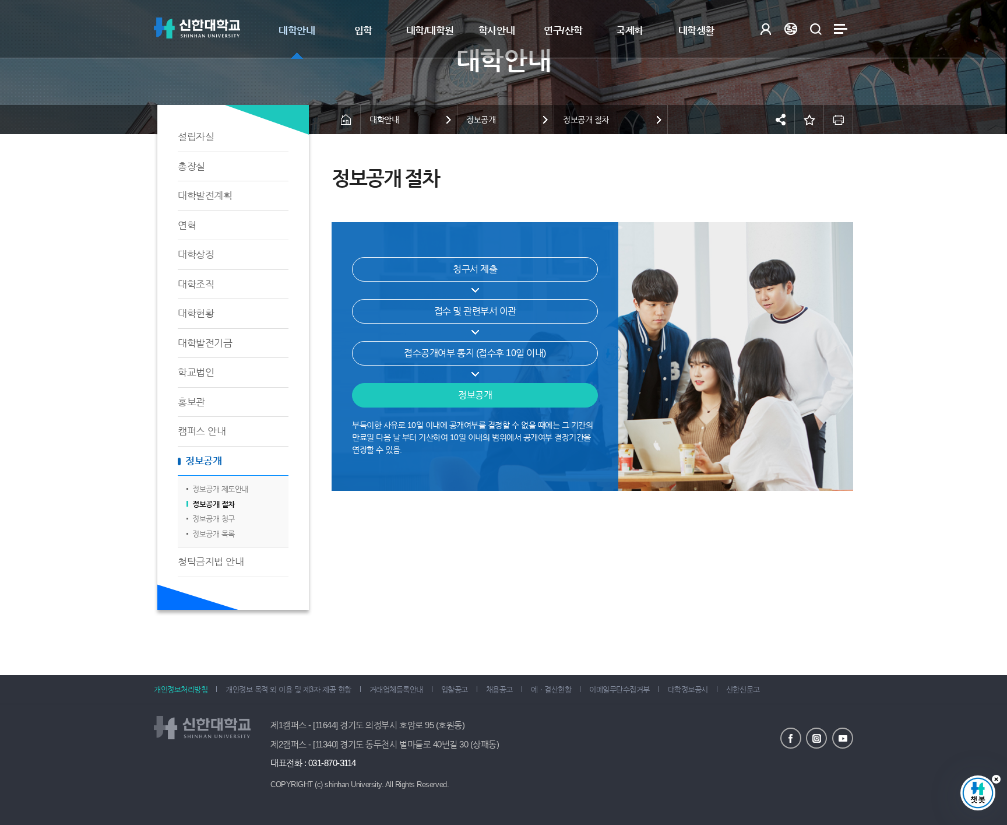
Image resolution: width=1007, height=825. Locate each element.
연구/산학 (563, 30)
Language (790, 28)
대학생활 (696, 30)
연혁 (187, 225)
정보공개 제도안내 (220, 489)
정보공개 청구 (213, 518)
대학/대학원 (430, 30)
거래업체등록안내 (396, 689)
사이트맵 (840, 28)
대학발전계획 (205, 195)
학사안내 (496, 30)
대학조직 (196, 284)
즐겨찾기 (809, 119)
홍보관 (191, 402)
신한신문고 (743, 689)
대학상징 (196, 254)
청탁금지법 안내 (211, 561)
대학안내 (297, 30)
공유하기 (780, 119)
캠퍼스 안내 (202, 431)
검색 (815, 28)
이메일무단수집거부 (619, 689)
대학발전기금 (205, 343)
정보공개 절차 (213, 504)
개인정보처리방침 (180, 689)
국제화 (629, 30)
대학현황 (196, 313)
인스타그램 (816, 738)
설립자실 (196, 136)
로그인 (765, 28)
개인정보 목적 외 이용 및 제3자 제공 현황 (288, 689)
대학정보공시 (688, 689)
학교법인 (196, 372)
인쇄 (838, 119)
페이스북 (790, 738)
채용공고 (499, 689)
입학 (363, 30)
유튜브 (842, 738)
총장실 (191, 166)
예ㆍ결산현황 (551, 689)
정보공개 (203, 460)
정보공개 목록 (213, 533)
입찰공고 (454, 689)
